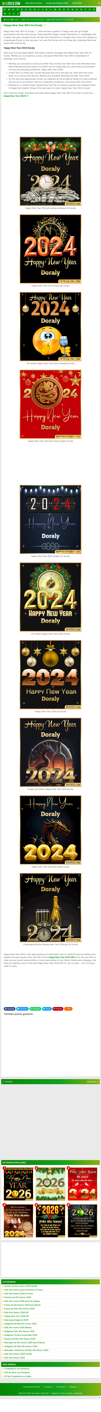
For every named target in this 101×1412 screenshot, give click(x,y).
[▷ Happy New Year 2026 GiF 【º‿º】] (18, 1184)
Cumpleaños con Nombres (16, 1368)
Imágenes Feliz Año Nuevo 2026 (19, 1331)
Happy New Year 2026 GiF (16, 1316)
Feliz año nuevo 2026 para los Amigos (22, 1301)
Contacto (48, 1387)
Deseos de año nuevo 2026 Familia (20, 1286)
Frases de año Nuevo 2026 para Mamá (22, 1305)
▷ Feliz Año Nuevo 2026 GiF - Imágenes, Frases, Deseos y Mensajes (53, 1393)
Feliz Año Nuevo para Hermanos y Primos (23, 1289)
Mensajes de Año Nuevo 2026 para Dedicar (24, 1342)
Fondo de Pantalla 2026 (57, 3)
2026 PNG (77, 3)
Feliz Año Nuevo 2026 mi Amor (18, 1293)
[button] (4, 9)
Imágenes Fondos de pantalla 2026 (20, 1335)
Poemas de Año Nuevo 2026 (17, 1297)
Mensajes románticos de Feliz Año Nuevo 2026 (26, 1350)
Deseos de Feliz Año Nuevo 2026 (19, 1339)
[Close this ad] (99, 1397)
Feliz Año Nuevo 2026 (14, 1357)
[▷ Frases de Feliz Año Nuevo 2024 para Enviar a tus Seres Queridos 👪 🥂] (18, 1220)
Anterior (9, 1081)
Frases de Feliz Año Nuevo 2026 (19, 1308)
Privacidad (61, 1387)
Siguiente (91, 1081)
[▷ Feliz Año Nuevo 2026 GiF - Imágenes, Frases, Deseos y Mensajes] (11, 3)
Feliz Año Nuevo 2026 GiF (16, 1312)
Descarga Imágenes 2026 (16, 1320)
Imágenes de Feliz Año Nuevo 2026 (20, 1346)
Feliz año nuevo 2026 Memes (18, 1327)
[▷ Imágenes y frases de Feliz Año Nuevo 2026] (50, 1220)
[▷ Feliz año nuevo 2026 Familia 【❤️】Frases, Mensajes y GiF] (82, 1220)
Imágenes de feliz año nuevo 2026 (20, 1323)
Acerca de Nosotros (31, 1387)
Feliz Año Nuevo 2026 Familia (18, 1354)
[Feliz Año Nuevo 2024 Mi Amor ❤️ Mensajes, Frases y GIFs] (82, 1184)
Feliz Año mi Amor (33, 3)
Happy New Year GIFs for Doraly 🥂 (25, 25)
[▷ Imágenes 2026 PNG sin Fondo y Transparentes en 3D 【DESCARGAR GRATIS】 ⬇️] (50, 1184)
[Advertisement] (50, 117)
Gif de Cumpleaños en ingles (17, 1376)
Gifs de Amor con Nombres (17, 1372)
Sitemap (73, 1387)
